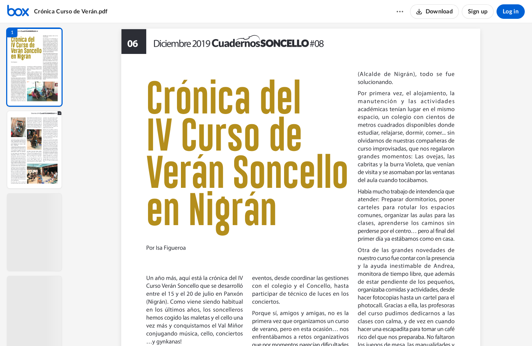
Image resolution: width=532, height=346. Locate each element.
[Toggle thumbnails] (234, 328)
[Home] (18, 11)
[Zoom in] (326, 328)
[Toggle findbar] (247, 328)
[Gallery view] (354, 328)
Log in (511, 11)
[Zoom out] (301, 328)
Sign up (477, 11)
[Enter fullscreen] (367, 328)
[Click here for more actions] (400, 11)
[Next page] (286, 328)
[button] (34, 67)
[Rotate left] (340, 328)
